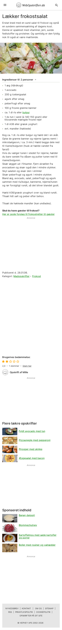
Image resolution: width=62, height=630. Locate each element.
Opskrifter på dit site (31, 615)
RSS (10, 612)
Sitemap (49, 608)
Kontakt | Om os (32, 608)
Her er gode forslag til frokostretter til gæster (28, 214)
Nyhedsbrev (12, 608)
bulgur (26, 112)
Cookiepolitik (43, 612)
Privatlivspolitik (24, 612)
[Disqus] (31, 316)
